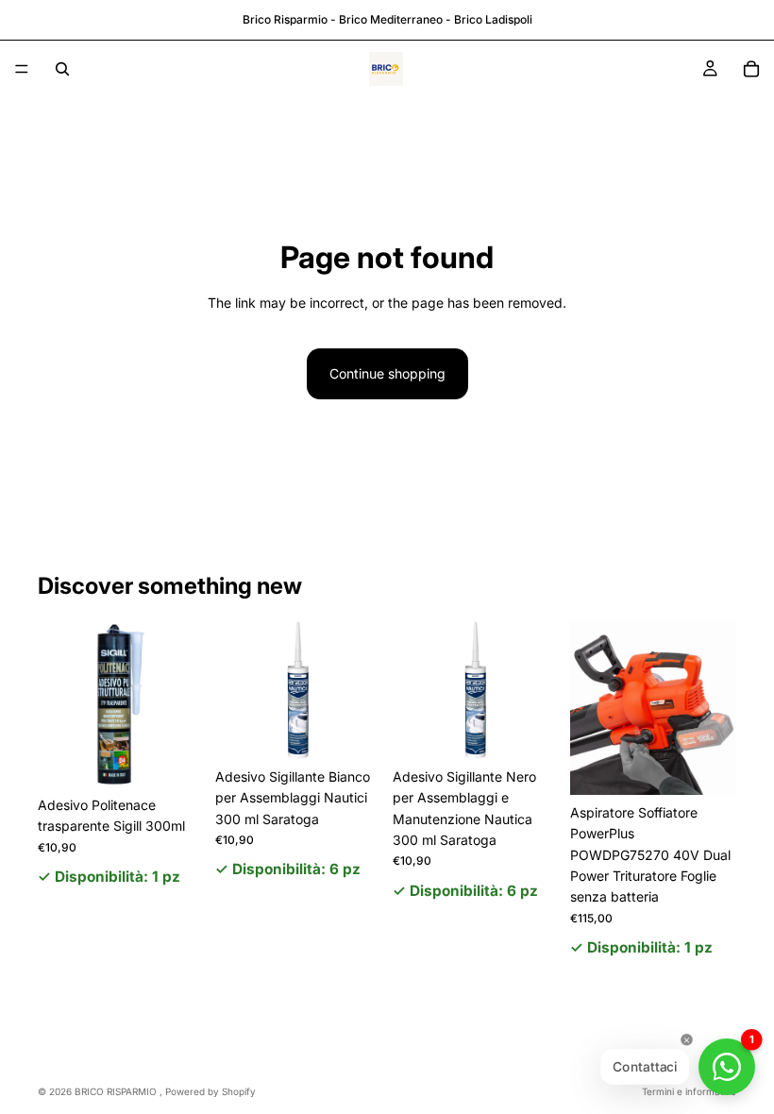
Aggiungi (191, 758)
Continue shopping (387, 373)
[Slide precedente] (591, 708)
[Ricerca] (62, 69)
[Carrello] (751, 69)
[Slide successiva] (715, 708)
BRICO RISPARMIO (117, 1091)
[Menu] (21, 69)
